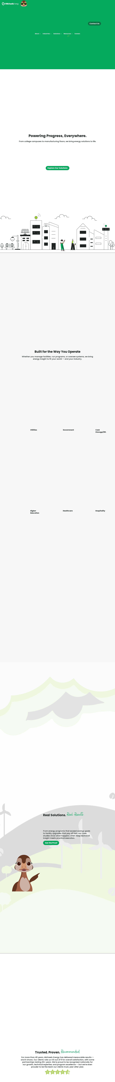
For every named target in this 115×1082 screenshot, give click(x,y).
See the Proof (51, 843)
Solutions (56, 34)
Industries (46, 34)
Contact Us (94, 23)
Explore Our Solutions (58, 168)
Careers (77, 34)
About (37, 34)
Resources (67, 34)
